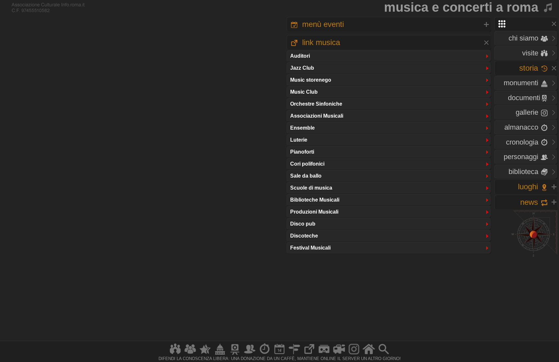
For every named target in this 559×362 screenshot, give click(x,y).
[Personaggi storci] (249, 354)
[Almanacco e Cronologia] (264, 354)
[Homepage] (368, 354)
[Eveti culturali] (279, 354)
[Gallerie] (353, 354)
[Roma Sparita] (234, 354)
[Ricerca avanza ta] (383, 354)
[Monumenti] (220, 354)
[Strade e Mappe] (294, 354)
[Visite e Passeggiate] (175, 354)
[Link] (309, 354)
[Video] (339, 354)
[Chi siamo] (190, 354)
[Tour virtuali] (324, 354)
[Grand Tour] (205, 354)
